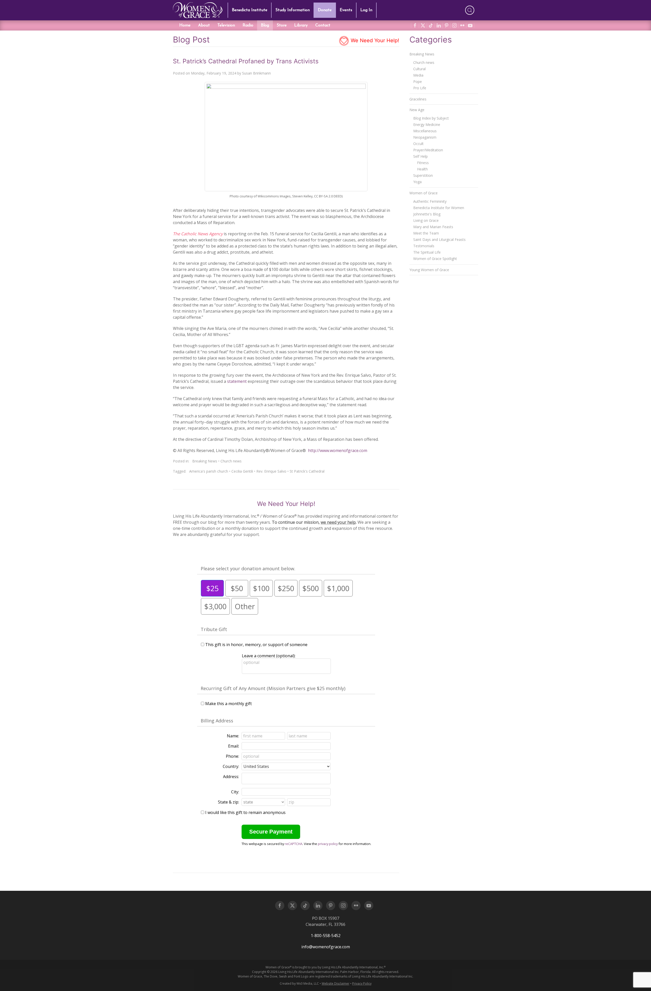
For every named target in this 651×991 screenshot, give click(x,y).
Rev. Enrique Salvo (271, 471)
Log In (366, 10)
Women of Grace (423, 193)
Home (184, 25)
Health (422, 169)
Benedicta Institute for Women (438, 207)
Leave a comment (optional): (268, 656)
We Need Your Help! (374, 40)
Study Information (292, 10)
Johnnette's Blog (426, 214)
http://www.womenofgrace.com (337, 450)
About (204, 25)
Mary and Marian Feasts (433, 226)
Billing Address (217, 721)
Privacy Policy (362, 983)
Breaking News (204, 461)
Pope (417, 81)
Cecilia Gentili (242, 471)
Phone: (232, 756)
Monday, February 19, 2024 (213, 73)
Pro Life (419, 87)
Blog (265, 25)
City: (235, 792)
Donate (325, 10)
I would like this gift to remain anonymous (245, 812)
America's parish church (208, 471)
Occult (418, 143)
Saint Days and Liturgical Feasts (439, 239)
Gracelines (417, 99)
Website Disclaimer (335, 983)
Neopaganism (424, 137)
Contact (322, 25)
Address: (231, 776)
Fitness (423, 162)
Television (226, 25)
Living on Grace (426, 220)
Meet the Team (426, 233)
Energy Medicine (426, 124)
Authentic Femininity (430, 201)
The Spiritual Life (427, 252)
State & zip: (228, 802)
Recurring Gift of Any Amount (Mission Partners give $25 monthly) (273, 688)
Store (282, 25)
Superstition (423, 175)
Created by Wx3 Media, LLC (299, 983)
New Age (416, 109)
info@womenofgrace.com (325, 947)
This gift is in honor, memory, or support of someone (256, 644)
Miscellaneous (425, 130)
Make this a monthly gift (228, 703)
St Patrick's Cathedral (307, 471)
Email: (233, 746)
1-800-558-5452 (326, 935)
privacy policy (328, 843)
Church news (231, 461)
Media (418, 75)
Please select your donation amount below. (248, 568)
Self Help (420, 156)
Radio (248, 25)
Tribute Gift (214, 629)
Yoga (417, 181)
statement (237, 381)
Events (346, 10)
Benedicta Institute (249, 10)
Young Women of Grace (429, 269)
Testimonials (423, 245)
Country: (231, 766)
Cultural (419, 68)
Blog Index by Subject (431, 118)
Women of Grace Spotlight (435, 258)
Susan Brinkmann (256, 73)
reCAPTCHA (293, 843)
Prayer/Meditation (428, 150)
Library (301, 25)
